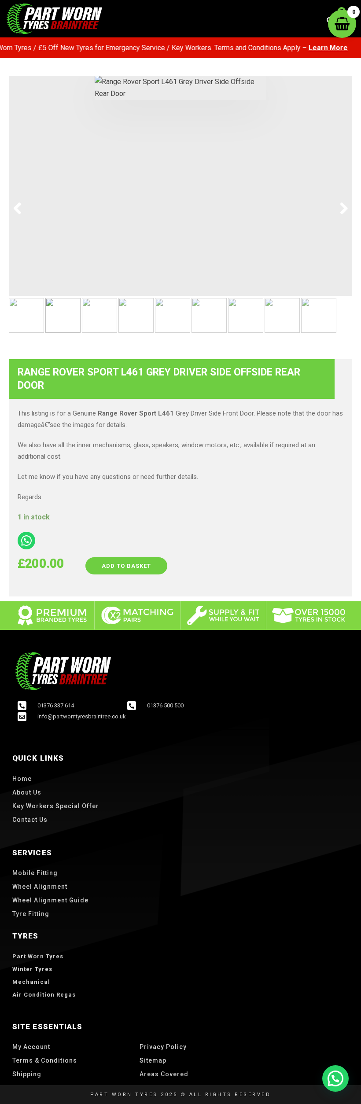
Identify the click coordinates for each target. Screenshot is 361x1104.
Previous (22, 208)
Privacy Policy (163, 1046)
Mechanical (31, 982)
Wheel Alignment (39, 886)
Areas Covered (164, 1074)
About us (26, 792)
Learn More (316, 48)
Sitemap (153, 1060)
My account (31, 1046)
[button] (335, 1078)
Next (339, 208)
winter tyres (32, 969)
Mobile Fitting (35, 872)
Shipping (26, 1074)
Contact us (30, 819)
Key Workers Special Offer (55, 806)
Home (22, 778)
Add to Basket (126, 566)
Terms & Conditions (44, 1060)
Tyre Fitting (30, 913)
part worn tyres (37, 956)
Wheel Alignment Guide (50, 900)
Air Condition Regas (44, 994)
